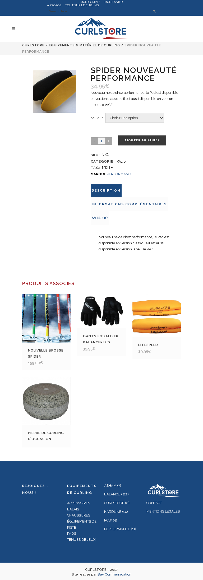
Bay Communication (114, 574)
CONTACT (154, 503)
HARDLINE (112, 512)
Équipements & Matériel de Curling (84, 45)
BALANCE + (113, 494)
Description (106, 190)
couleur (97, 118)
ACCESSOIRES (78, 503)
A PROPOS (54, 5)
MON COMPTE (90, 2)
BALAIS (73, 509)
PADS (121, 161)
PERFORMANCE (120, 174)
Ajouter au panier (142, 140)
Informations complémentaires (129, 204)
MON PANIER (113, 2)
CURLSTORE (33, 45)
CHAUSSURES (78, 515)
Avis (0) (100, 218)
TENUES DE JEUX (81, 540)
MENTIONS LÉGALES (163, 511)
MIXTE (107, 167)
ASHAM (110, 486)
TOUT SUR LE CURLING (82, 5)
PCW (108, 520)
